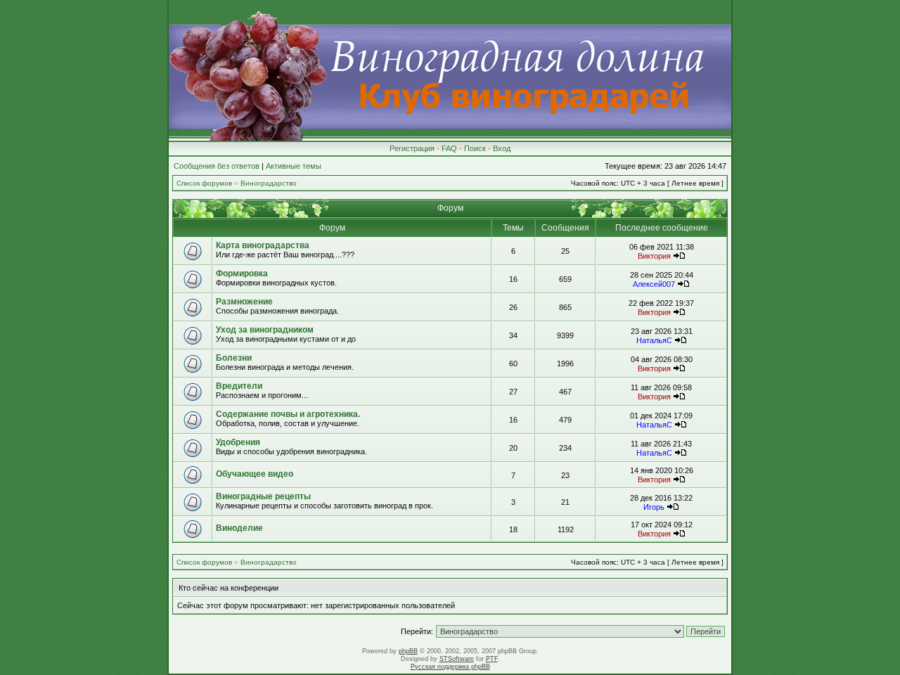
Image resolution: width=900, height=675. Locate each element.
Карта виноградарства (262, 245)
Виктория (654, 256)
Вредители (239, 386)
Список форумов (204, 183)
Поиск (475, 148)
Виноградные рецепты (263, 496)
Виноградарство (268, 183)
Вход (501, 148)
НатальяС (654, 340)
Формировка (242, 273)
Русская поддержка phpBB (450, 666)
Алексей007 (654, 284)
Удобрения (238, 442)
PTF (492, 658)
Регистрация (412, 148)
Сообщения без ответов (216, 166)
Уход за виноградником (265, 330)
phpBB (408, 651)
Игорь (653, 507)
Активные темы (293, 166)
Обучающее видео (254, 474)
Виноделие (239, 528)
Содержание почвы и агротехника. (288, 414)
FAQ (449, 148)
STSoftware (456, 658)
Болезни (234, 358)
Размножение (244, 302)
